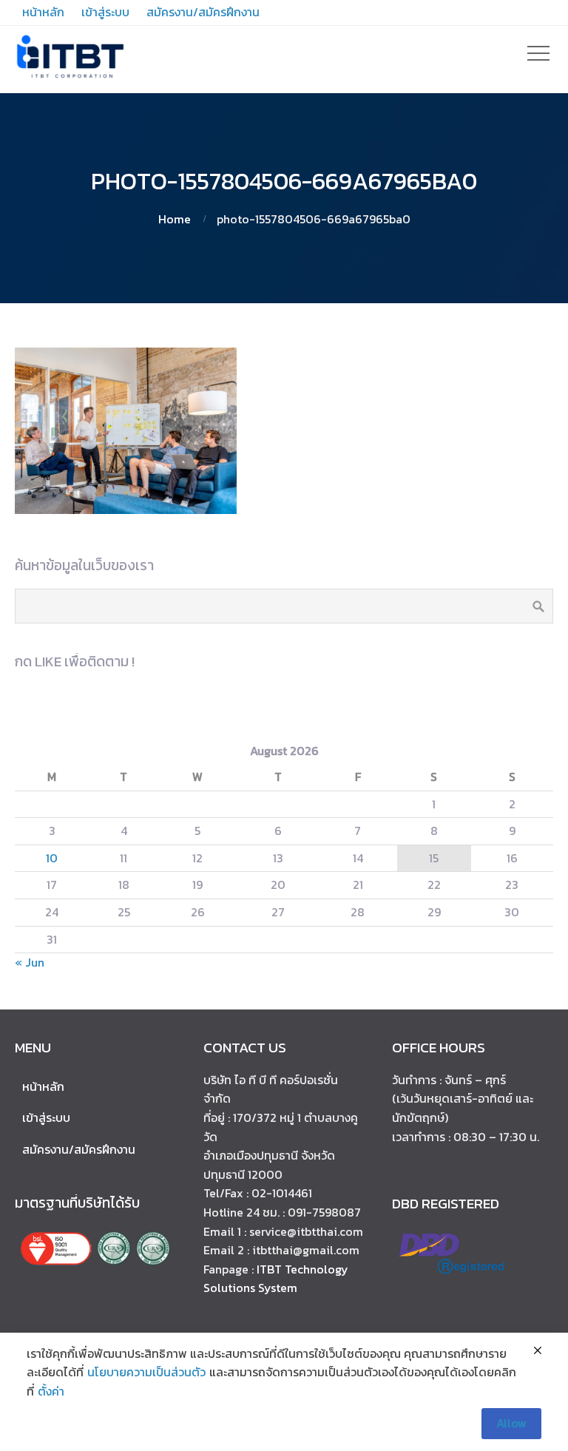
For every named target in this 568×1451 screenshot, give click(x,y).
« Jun (29, 962)
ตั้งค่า (51, 1391)
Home (174, 219)
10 (52, 858)
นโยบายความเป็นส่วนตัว (146, 1372)
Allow (511, 1423)
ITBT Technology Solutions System (275, 1278)
